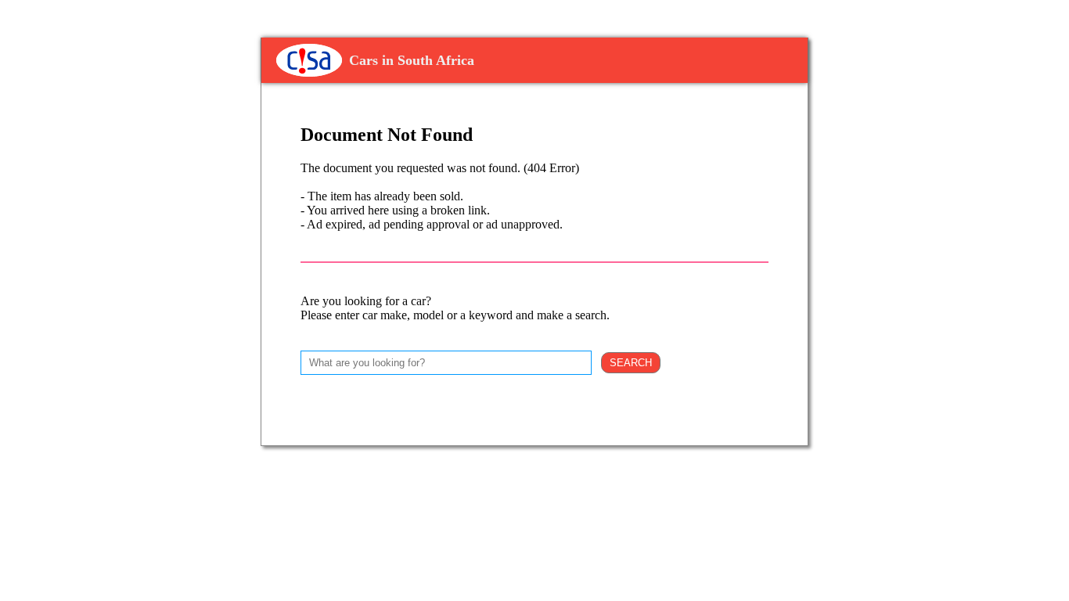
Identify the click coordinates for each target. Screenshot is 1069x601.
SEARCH (631, 363)
